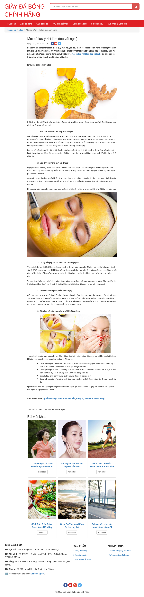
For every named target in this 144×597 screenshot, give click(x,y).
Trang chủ (11, 23)
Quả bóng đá (42, 23)
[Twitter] (80, 585)
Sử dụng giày (97, 23)
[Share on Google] (55, 43)
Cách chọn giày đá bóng (119, 550)
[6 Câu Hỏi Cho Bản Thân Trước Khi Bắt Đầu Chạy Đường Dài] (102, 439)
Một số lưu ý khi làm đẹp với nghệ (52, 409)
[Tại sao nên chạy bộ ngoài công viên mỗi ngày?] (102, 499)
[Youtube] (70, 585)
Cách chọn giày (80, 23)
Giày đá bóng (26, 23)
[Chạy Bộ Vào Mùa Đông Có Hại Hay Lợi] (72, 499)
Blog (21, 29)
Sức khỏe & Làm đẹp (117, 23)
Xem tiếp (41, 472)
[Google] (75, 585)
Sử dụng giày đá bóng (118, 554)
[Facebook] (65, 585)
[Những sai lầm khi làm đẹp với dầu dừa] (72, 439)
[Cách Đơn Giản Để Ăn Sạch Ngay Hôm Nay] (42, 499)
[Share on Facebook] (52, 43)
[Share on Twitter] (59, 43)
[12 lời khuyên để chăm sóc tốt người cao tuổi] (42, 439)
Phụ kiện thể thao (60, 23)
